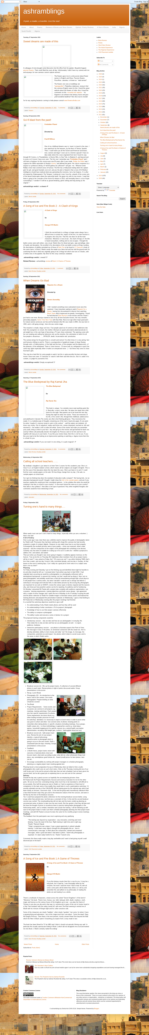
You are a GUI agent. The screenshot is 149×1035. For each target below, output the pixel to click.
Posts (101, 61)
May (101, 161)
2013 (100, 109)
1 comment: (60, 268)
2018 (100, 96)
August (102, 153)
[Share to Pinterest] (79, 108)
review (48, 261)
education (31, 497)
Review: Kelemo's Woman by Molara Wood (39, 960)
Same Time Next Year (44, 320)
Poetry (100, 43)
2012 (100, 112)
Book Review (32, 271)
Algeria (37, 31)
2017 (100, 98)
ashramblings (43, 11)
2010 (100, 175)
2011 (100, 114)
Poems (39, 27)
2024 (100, 79)
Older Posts (85, 944)
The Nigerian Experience (106, 50)
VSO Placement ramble (35, 849)
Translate (112, 190)
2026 (100, 74)
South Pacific (26, 31)
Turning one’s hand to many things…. (44, 506)
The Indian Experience (105, 47)
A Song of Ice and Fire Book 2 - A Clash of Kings (50, 205)
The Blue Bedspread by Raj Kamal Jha (45, 381)
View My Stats (101, 207)
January (103, 172)
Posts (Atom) (36, 947)
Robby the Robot (78, 161)
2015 (100, 104)
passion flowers (28, 70)
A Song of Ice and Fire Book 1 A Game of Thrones (51, 858)
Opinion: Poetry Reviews (85, 27)
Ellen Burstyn (62, 315)
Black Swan (51, 313)
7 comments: (62, 107)
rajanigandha (59, 86)
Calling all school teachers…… (40, 461)
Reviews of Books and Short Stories (59, 27)
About (31, 27)
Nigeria (122, 27)
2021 (100, 87)
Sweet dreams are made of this (40, 41)
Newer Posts (28, 944)
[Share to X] (74, 108)
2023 (100, 82)
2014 (100, 106)
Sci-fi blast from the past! (37, 119)
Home (23, 27)
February (103, 169)
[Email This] (69, 108)
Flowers (31, 110)
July (101, 156)
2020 (100, 90)
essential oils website (74, 92)
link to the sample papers (70, 480)
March (102, 167)
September (104, 125)
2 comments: (62, 449)
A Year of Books (103, 27)
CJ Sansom (79, 247)
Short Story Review (104, 45)
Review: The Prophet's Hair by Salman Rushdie (50, 977)
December (103, 117)
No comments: (61, 193)
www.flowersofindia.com (72, 100)
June (102, 158)
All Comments (103, 64)
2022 (100, 85)
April (102, 164)
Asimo (53, 163)
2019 (100, 93)
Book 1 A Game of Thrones (61, 261)
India (114, 27)
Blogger (96, 1008)
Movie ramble (32, 196)
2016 (100, 101)
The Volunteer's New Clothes (44, 965)
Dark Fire (61, 247)
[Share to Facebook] (77, 108)
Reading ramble (41, 271)
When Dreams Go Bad (36, 280)
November (103, 120)
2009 (100, 178)
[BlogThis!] (72, 108)
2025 (100, 77)
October (103, 122)
